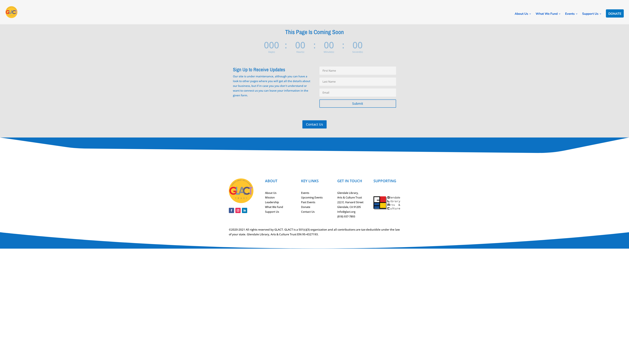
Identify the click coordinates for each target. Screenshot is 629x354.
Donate (614, 14)
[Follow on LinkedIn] (244, 210)
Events (570, 14)
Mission (270, 197)
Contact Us (314, 124)
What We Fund (547, 14)
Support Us (590, 14)
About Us (521, 14)
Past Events (308, 202)
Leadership (272, 202)
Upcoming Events (312, 197)
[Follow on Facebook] (231, 210)
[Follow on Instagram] (238, 210)
